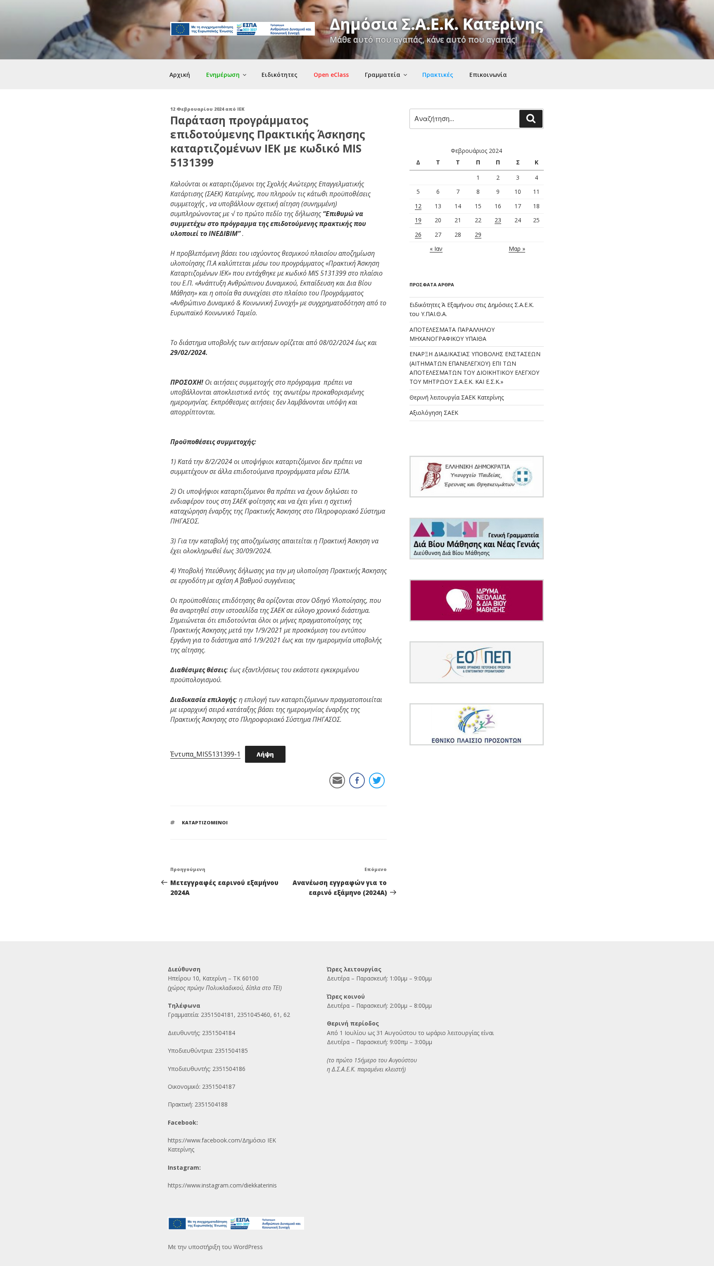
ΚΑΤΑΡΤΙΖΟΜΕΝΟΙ (205, 822)
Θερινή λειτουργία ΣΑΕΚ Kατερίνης (456, 397)
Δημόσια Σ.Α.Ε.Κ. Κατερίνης (436, 23)
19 (418, 220)
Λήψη (265, 754)
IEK (241, 109)
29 (478, 234)
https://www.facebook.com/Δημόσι (215, 1140)
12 (418, 206)
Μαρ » (517, 248)
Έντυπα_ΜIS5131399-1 (205, 754)
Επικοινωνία (488, 75)
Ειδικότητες (280, 75)
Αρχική (179, 75)
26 (418, 234)
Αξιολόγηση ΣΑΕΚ (433, 412)
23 (498, 220)
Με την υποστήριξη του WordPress (215, 1247)
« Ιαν (436, 248)
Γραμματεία (382, 75)
